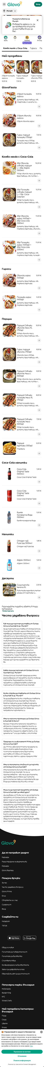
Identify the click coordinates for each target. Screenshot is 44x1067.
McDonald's (6, 989)
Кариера (5, 857)
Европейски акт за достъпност (16, 974)
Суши (4, 1019)
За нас (4, 883)
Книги (4, 1027)
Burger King (6, 993)
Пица (4, 1016)
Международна (8, 611)
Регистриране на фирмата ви (14, 862)
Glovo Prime (7, 891)
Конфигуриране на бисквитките (15, 965)
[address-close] (37, 20)
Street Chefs (7, 1001)
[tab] (15, 48)
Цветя (5, 1023)
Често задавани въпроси (12, 887)
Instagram (6, 921)
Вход (4, 909)
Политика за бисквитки (12, 956)
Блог (4, 896)
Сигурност (6, 904)
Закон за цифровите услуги (13, 969)
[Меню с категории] (4, 4)
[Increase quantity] (12, 70)
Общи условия (8, 947)
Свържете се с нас (10, 900)
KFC (3, 997)
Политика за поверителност (14, 952)
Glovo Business (7, 870)
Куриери (5, 866)
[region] (22, 71)
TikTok (4, 926)
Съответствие (9, 960)
